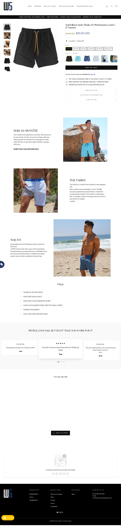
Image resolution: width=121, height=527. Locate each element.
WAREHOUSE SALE (85, 6)
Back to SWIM (62, 433)
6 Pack (31, 497)
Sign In (73, 494)
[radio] (68, 49)
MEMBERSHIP (33, 500)
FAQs (52, 497)
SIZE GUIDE (91, 99)
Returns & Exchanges (56, 494)
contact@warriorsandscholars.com (102, 498)
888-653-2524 (101, 494)
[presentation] (116, 59)
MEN (30, 6)
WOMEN (37, 6)
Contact (52, 500)
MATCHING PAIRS (66, 6)
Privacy (52, 503)
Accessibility (53, 506)
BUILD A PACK (50, 6)
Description (91, 90)
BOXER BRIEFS (33, 494)
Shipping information (91, 95)
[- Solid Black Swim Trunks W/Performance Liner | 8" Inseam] (7, 27)
